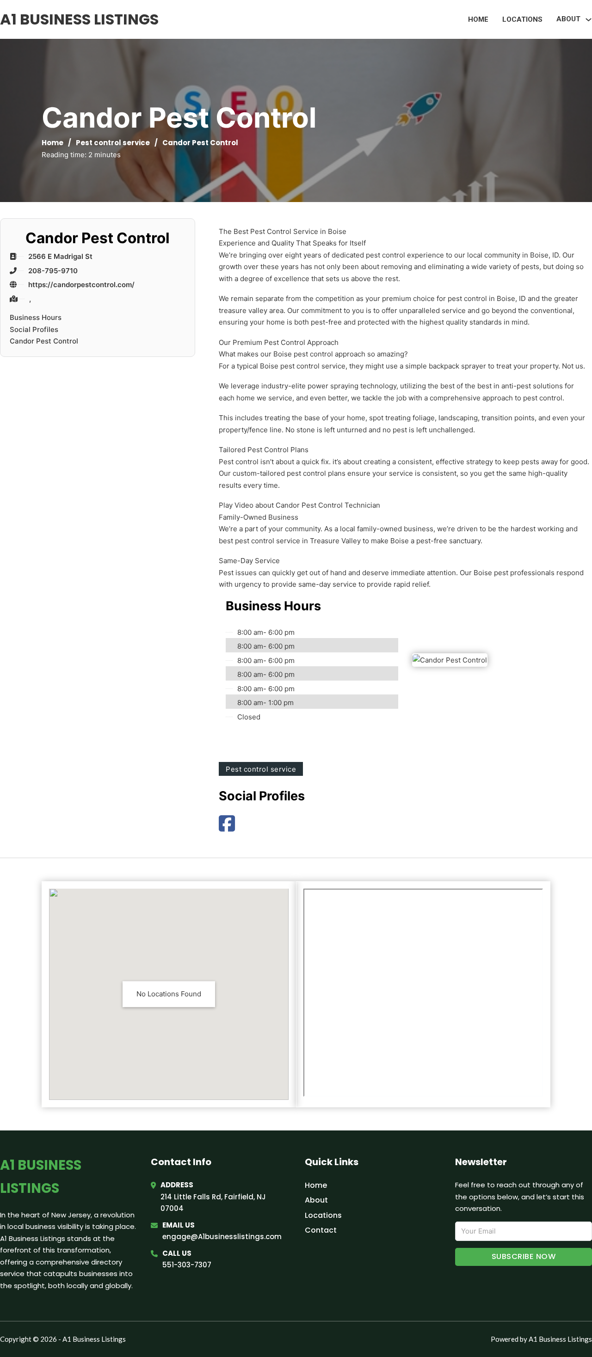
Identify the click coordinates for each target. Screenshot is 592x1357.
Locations (522, 19)
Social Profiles (34, 329)
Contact (321, 1230)
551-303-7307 (186, 1265)
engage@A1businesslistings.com (222, 1236)
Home (478, 19)
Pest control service (113, 142)
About (316, 1200)
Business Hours (36, 317)
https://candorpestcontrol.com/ (81, 284)
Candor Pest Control (44, 341)
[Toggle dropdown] (588, 19)
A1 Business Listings (79, 19)
